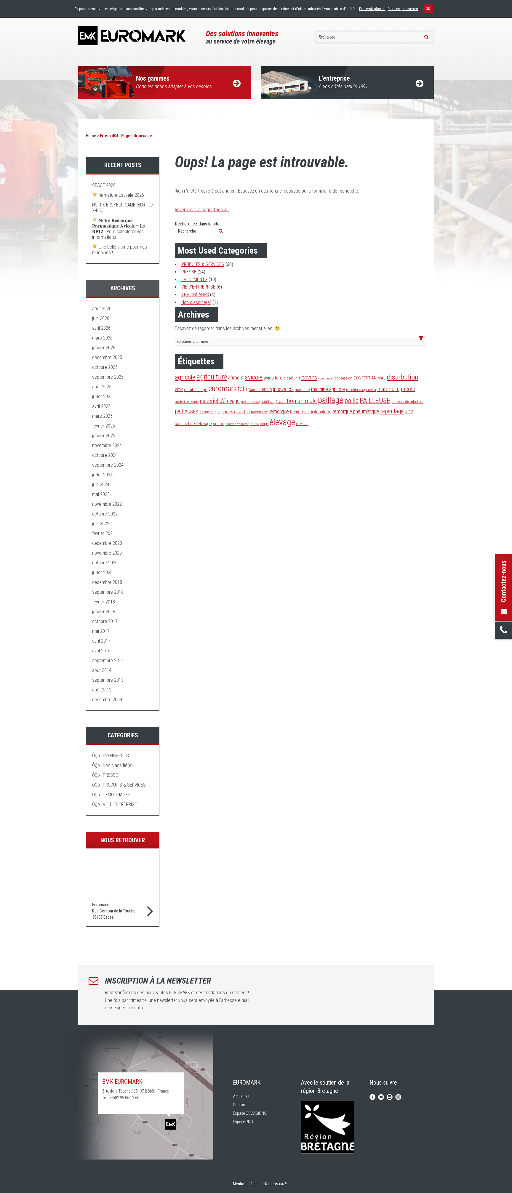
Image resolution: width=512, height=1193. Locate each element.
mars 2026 (102, 338)
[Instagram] (398, 1096)
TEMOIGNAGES (195, 294)
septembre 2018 (108, 592)
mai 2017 (101, 631)
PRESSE (188, 272)
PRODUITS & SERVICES (202, 264)
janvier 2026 (103, 347)
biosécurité (292, 378)
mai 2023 (101, 494)
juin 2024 (100, 484)
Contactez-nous (503, 581)
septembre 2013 (108, 680)
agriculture (211, 377)
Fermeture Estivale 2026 (120, 195)
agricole (185, 377)
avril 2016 (101, 651)
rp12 (409, 411)
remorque (279, 411)
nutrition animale (296, 400)
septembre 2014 (108, 660)
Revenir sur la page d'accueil (202, 209)
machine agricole (328, 389)
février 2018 (103, 602)
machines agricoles (361, 389)
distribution (402, 377)
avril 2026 (101, 328)
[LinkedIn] (390, 1096)
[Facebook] (372, 1096)
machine (302, 389)
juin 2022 (100, 523)
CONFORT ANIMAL (369, 378)
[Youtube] (381, 1096)
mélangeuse (250, 401)
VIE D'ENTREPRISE (198, 287)
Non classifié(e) (196, 302)
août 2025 (101, 387)
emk (179, 389)
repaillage (392, 411)
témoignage (259, 424)
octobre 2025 (105, 367)
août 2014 (101, 670)
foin (242, 389)
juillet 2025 (102, 396)
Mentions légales (247, 1183)
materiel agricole (396, 389)
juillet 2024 (102, 475)
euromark (223, 388)
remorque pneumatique (355, 411)
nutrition (267, 401)
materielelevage (187, 401)
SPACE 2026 (104, 185)
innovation (283, 389)
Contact (239, 1104)
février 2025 (103, 426)
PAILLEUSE (375, 400)
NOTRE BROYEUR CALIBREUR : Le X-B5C (122, 207)
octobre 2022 (105, 514)
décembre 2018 (107, 582)
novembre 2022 (107, 504)
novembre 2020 (107, 553)
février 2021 (103, 533)
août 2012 (101, 690)
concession (343, 378)
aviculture (273, 378)
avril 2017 (101, 641)
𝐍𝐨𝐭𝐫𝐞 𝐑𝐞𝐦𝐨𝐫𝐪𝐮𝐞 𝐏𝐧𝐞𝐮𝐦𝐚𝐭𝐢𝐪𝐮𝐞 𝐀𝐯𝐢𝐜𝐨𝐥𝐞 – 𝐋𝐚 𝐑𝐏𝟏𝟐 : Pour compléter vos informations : (118, 228)
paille (352, 401)
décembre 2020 (107, 543)
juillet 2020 (102, 572)
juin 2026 (100, 318)
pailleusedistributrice (407, 401)
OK (428, 9)
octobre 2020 (105, 563)
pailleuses (186, 411)
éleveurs (302, 424)
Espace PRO (243, 1122)
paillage (330, 400)
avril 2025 (101, 406)
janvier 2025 (103, 435)
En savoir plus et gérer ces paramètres (388, 9)
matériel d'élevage (220, 401)
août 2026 (101, 308)
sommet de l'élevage (193, 423)
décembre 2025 (107, 357)
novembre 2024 (107, 445)
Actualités (241, 1096)
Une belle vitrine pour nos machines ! (119, 249)
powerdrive (259, 412)
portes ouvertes (235, 411)
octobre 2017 (105, 621)
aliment (236, 377)
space (218, 423)
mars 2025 (102, 416)
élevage (282, 422)
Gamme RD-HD (260, 389)
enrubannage (195, 389)
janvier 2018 (103, 611)
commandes (326, 378)
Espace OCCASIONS (249, 1113)
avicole (254, 377)
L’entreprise (343, 82)
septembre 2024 (108, 465)
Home (91, 135)
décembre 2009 (107, 699)
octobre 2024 (105, 455)
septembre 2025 (108, 377)
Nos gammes (174, 82)
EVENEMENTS (194, 279)
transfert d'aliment (237, 424)
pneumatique (209, 412)
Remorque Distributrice (310, 411)
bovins (309, 377)
